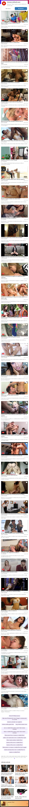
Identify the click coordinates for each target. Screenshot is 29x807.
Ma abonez (21, 8)
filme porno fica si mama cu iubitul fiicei (14, 735)
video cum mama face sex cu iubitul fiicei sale (14, 737)
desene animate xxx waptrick (14, 722)
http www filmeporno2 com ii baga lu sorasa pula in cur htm (14, 719)
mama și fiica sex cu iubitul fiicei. (14, 742)
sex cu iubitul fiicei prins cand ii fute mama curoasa (14, 728)
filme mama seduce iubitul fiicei (14, 740)
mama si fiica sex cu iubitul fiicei (15, 745)
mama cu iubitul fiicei (14, 752)
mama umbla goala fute (8, 724)
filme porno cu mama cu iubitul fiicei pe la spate (14, 747)
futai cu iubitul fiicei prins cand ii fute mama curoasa (14, 732)
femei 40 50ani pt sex (14, 715)
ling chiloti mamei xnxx (21, 724)
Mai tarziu (8, 8)
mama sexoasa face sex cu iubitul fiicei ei (14, 749)
